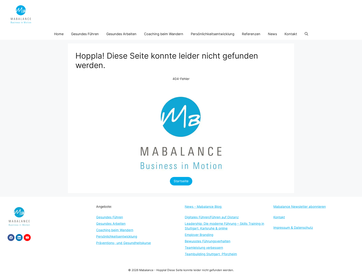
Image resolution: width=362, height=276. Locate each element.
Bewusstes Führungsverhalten (207, 241)
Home (59, 34)
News (272, 34)
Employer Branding (199, 235)
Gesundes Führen (85, 34)
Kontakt (291, 34)
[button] (306, 34)
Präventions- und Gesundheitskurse (123, 243)
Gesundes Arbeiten (121, 34)
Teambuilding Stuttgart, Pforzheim (211, 254)
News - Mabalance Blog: (203, 207)
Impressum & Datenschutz (293, 227)
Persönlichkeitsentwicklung (212, 34)
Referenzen (251, 34)
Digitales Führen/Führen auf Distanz (212, 217)
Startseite (181, 181)
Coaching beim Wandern (163, 34)
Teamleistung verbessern (204, 248)
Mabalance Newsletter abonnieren (299, 207)
